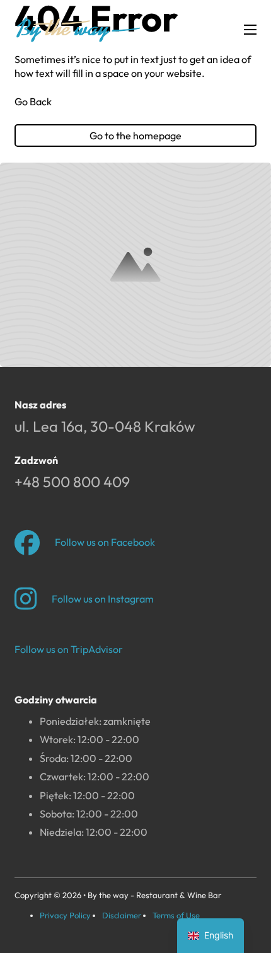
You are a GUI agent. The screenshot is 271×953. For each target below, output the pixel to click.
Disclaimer (121, 915)
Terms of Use (176, 915)
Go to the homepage (135, 135)
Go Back (33, 101)
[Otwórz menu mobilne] (250, 30)
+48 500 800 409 (72, 481)
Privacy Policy (65, 915)
